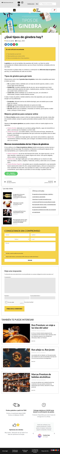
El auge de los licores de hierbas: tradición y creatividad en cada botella (19, 196)
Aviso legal (5, 451)
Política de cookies (25, 451)
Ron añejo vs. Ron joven (43, 349)
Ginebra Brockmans (12, 131)
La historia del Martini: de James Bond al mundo (19, 212)
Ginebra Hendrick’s (12, 153)
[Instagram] (22, 2)
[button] (14, 10)
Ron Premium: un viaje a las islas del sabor (43, 326)
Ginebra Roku (11, 137)
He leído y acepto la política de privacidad (14, 253)
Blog (37, 3)
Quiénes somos (30, 3)
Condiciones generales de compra (35, 451)
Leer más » (33, 341)
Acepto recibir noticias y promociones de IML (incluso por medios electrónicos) (22, 256)
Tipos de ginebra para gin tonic (14, 54)
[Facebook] (19, 5)
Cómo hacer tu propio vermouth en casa (18, 203)
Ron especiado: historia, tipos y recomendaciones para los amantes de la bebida (20, 221)
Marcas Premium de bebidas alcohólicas (41, 375)
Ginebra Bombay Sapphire (14, 164)
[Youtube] (19, 2)
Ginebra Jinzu (11, 159)
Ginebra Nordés (11, 128)
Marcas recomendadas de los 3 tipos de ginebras (18, 58)
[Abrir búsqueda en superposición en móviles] (45, 3)
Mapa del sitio (45, 451)
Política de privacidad (15, 451)
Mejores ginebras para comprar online (16, 56)
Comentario (7, 277)
